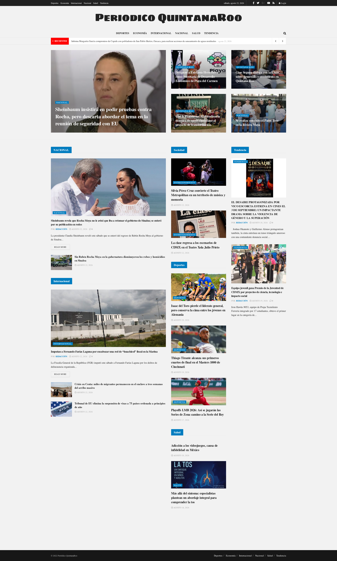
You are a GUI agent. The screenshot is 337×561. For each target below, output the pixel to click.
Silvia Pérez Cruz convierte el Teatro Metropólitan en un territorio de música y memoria (198, 195)
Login (283, 3)
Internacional (76, 3)
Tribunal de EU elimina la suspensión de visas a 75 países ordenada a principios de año (120, 405)
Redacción (66, 131)
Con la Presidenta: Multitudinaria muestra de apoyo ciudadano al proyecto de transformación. (198, 120)
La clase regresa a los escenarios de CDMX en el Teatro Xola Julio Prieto (195, 244)
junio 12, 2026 (82, 131)
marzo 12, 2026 (245, 87)
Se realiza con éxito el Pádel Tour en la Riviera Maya (257, 122)
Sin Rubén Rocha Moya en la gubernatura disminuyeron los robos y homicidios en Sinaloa (120, 258)
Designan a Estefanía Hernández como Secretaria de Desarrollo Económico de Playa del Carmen (197, 76)
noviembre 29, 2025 (187, 131)
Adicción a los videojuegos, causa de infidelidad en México (194, 447)
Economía (65, 3)
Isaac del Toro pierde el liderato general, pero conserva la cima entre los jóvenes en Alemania (198, 310)
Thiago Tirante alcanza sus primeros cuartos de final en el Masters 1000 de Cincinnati (195, 362)
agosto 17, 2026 (181, 420)
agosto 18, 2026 (181, 507)
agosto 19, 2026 (181, 372)
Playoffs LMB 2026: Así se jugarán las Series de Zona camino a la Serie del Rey (197, 412)
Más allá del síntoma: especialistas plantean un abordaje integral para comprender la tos (194, 497)
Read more (60, 247)
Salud (95, 3)
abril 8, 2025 (244, 131)
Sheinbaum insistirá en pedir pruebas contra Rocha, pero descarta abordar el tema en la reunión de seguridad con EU (103, 116)
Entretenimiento (184, 182)
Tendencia (104, 3)
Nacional (87, 3)
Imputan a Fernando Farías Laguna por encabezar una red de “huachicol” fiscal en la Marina (104, 351)
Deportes (54, 3)
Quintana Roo (185, 67)
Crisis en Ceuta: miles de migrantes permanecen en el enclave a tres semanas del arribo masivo (119, 386)
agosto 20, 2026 (181, 320)
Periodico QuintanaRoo (168, 17)
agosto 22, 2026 (79, 229)
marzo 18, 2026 (185, 87)
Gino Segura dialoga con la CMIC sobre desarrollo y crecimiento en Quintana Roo (258, 76)
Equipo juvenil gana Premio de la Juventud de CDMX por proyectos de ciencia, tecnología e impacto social (257, 292)
